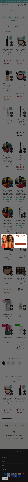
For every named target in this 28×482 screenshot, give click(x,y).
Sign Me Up (20, 243)
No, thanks (21, 246)
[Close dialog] (26, 234)
